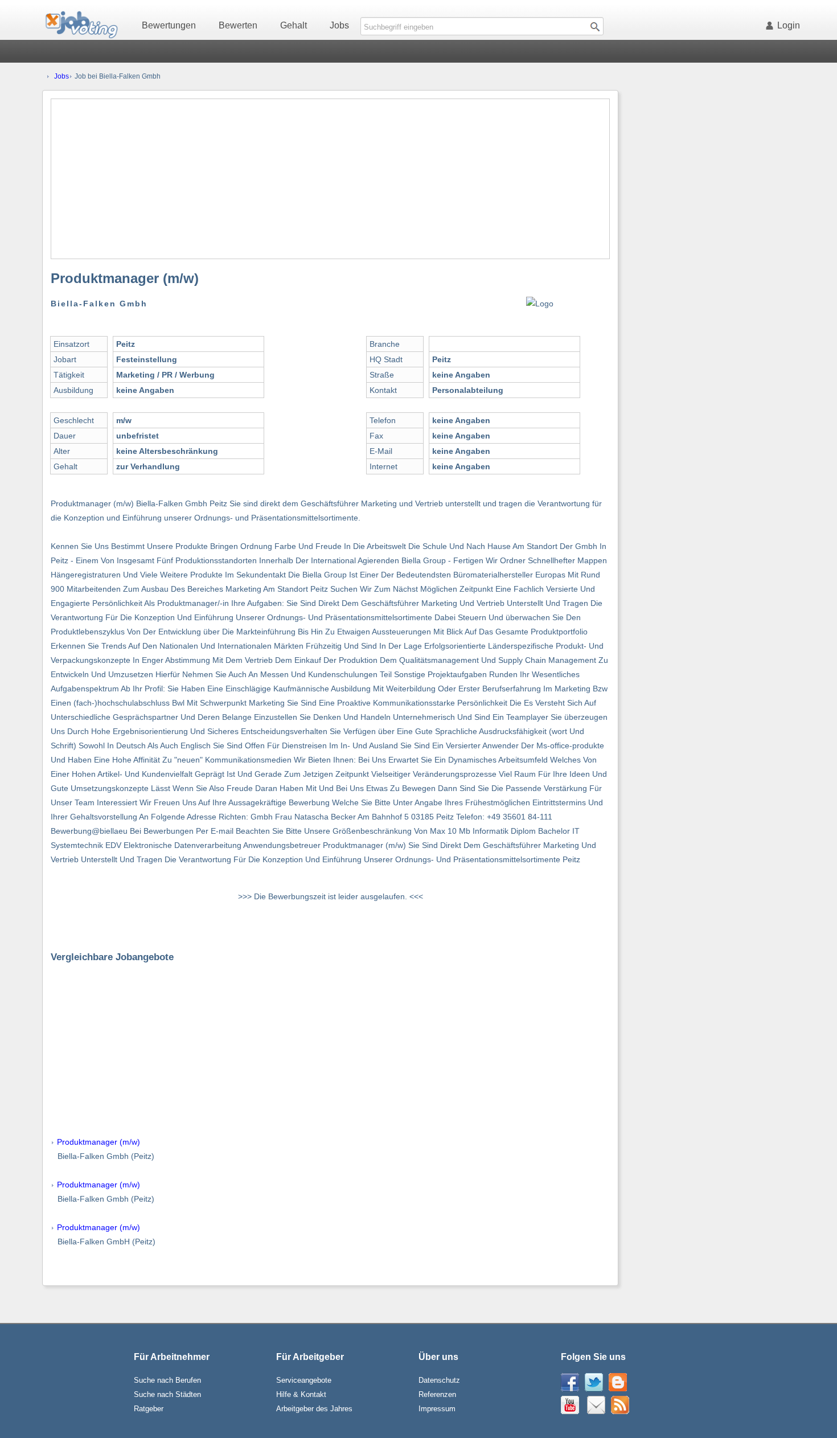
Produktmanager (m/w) (98, 1141)
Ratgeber (148, 1408)
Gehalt (293, 25)
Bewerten (238, 25)
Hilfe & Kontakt (301, 1394)
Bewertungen (169, 25)
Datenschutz (439, 1380)
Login (788, 25)
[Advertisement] (330, 179)
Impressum (437, 1408)
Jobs (339, 25)
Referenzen (437, 1394)
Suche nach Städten (167, 1394)
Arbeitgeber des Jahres (314, 1408)
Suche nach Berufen (167, 1380)
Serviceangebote (303, 1380)
